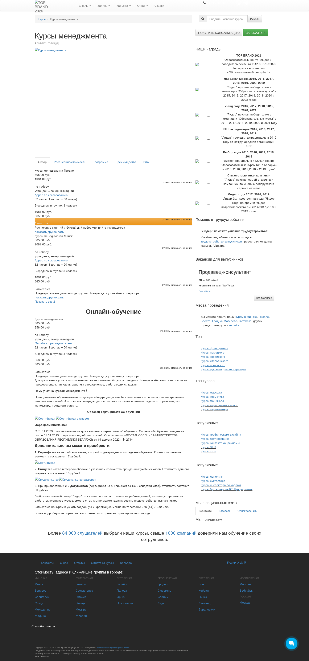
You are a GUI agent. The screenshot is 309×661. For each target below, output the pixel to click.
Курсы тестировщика (215, 438)
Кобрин (204, 590)
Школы (84, 5)
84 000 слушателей (82, 533)
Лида (161, 603)
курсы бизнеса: (232, 464)
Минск (39, 584)
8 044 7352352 (216, 2)
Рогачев (81, 597)
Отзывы (79, 562)
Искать (254, 19)
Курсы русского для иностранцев (223, 369)
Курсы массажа (211, 392)
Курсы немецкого (212, 352)
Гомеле (264, 316)
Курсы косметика (212, 396)
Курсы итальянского (214, 361)
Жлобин (81, 615)
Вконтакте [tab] (205, 511)
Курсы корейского (213, 356)
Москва (245, 602)
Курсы (42, 19)
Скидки (159, 5)
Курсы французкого (214, 348)
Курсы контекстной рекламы (220, 443)
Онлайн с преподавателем (53, 343)
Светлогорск (84, 590)
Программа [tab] (100, 162)
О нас (141, 5)
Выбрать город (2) (48, 43)
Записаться (255, 32)
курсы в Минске (246, 316)
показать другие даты (49, 231)
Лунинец (204, 603)
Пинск (203, 597)
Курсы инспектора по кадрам (221, 485)
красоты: (223, 380)
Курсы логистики (212, 476)
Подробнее (204, 291)
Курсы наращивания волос (219, 405)
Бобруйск (246, 590)
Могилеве (230, 321)
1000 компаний (181, 533)
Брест (203, 584)
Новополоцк (125, 603)
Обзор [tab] (42, 162)
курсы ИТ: (227, 422)
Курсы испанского (213, 365)
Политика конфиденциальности (113, 647)
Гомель (81, 584)
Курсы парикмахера (214, 409)
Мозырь (81, 609)
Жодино (40, 615)
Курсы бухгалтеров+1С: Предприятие (226, 489)
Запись (103, 5)
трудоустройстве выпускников (221, 241)
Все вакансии (264, 297)
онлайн (234, 325)
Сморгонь (164, 590)
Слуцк (39, 603)
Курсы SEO (208, 447)
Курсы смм (208, 451)
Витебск (122, 584)
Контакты (47, 562)
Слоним (163, 597)
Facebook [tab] (224, 511)
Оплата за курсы (102, 562)
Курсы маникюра (212, 401)
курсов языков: (216, 336)
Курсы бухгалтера (213, 480)
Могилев (245, 584)
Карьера (122, 5)
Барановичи (207, 609)
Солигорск (42, 597)
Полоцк (122, 590)
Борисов (40, 590)
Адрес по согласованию (51, 195)
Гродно (217, 321)
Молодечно (42, 609)
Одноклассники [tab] (247, 511)
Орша (121, 597)
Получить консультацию (219, 32)
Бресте (205, 321)
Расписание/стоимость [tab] (69, 162)
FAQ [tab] (146, 162)
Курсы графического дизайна (221, 434)
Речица (81, 603)
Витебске (245, 321)
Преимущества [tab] (125, 162)
